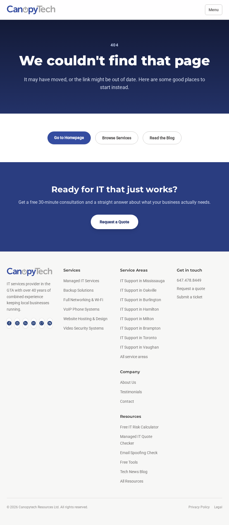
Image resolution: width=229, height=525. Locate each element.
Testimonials (131, 392)
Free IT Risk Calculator (139, 427)
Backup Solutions (78, 290)
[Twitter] (41, 323)
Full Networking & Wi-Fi (83, 300)
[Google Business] (49, 323)
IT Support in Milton (137, 319)
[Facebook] (9, 323)
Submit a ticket (189, 297)
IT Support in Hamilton (139, 309)
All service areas (134, 356)
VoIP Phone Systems (81, 309)
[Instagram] (17, 323)
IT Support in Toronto (138, 337)
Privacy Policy (199, 507)
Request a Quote (114, 222)
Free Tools (129, 462)
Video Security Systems (83, 328)
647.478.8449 (189, 280)
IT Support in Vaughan (139, 347)
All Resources (131, 481)
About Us (128, 382)
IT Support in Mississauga (142, 281)
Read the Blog (162, 138)
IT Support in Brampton (140, 328)
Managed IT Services (81, 281)
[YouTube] (33, 323)
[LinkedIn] (25, 323)
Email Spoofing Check (139, 452)
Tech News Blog (133, 471)
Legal (218, 507)
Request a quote (191, 288)
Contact (127, 401)
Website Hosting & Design (85, 319)
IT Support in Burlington (140, 300)
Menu (214, 10)
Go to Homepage (69, 137)
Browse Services (116, 138)
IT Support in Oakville (138, 290)
